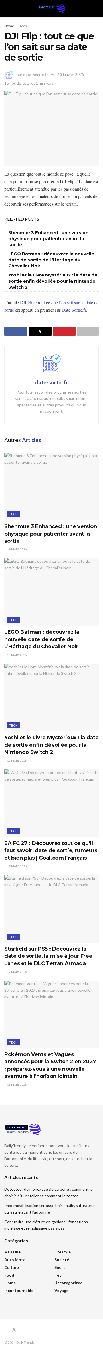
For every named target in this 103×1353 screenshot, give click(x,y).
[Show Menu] (6, 8)
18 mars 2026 (17, 655)
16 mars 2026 (17, 1084)
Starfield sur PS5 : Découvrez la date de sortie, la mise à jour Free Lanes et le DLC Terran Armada (48, 956)
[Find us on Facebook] (6, 1330)
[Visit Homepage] (51, 8)
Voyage (61, 1290)
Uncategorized (68, 1282)
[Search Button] (96, 8)
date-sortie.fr (35, 74)
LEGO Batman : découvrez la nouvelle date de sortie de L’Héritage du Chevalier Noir (51, 259)
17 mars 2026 (17, 866)
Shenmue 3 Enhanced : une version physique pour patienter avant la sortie (48, 238)
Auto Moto (15, 1259)
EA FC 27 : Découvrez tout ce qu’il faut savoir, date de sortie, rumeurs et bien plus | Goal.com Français (50, 850)
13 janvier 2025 (71, 74)
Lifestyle (62, 1251)
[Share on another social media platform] (88, 331)
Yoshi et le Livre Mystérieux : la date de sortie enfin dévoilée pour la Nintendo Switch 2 (52, 281)
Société (61, 1259)
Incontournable (18, 1290)
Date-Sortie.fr (74, 310)
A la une (12, 1251)
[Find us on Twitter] (14, 1330)
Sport (59, 1267)
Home (9, 26)
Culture (11, 1267)
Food (9, 1275)
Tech (23, 26)
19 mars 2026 (17, 549)
